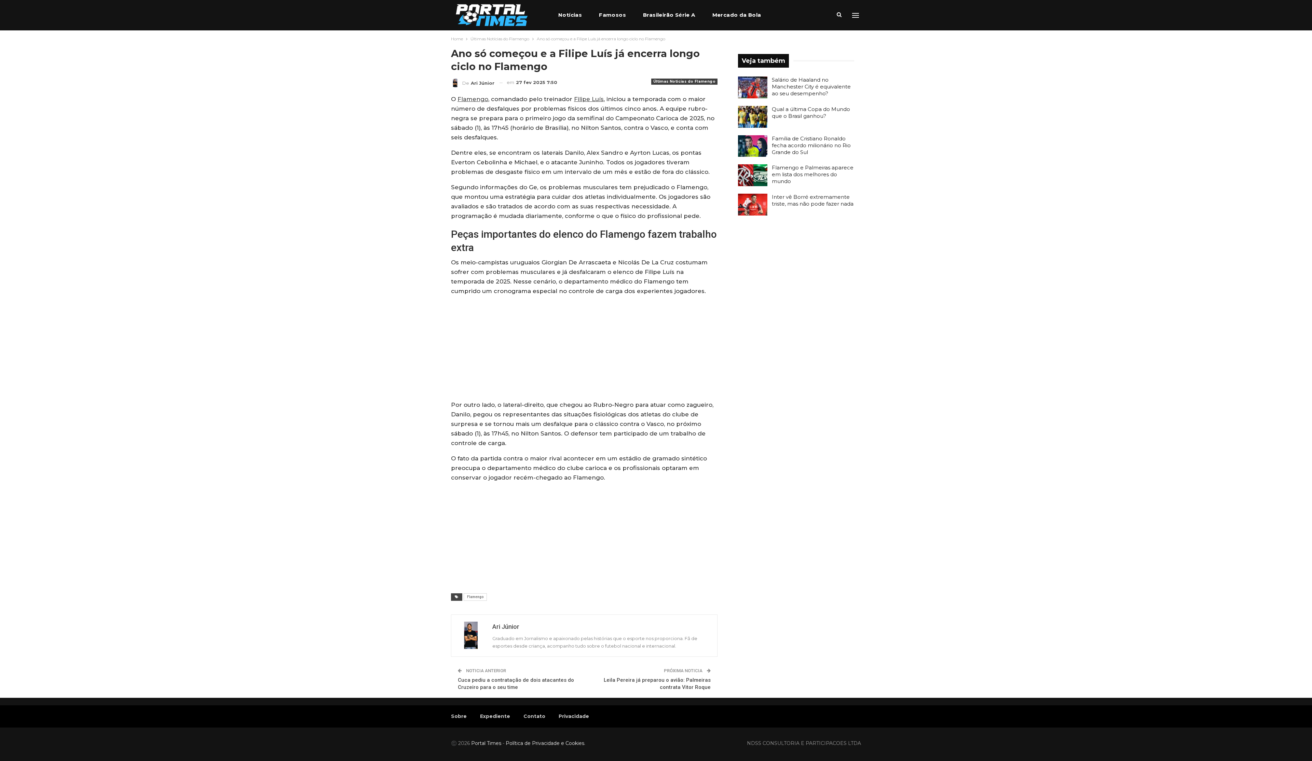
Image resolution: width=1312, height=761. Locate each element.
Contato (534, 716)
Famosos (612, 15)
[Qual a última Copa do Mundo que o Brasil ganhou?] (752, 117)
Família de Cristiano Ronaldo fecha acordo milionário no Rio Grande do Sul (811, 145)
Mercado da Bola (736, 15)
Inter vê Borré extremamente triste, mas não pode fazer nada (812, 200)
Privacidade (574, 716)
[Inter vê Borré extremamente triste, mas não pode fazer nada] (752, 205)
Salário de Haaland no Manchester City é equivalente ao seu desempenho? (811, 87)
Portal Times (486, 743)
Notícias (570, 15)
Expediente (495, 716)
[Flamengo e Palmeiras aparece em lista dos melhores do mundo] (752, 175)
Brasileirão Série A (669, 15)
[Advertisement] (584, 349)
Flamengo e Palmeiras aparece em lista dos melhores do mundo (812, 174)
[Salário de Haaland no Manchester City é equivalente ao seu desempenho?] (752, 87)
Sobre (459, 716)
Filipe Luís (589, 99)
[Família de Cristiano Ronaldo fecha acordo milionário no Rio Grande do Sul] (752, 146)
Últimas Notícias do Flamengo (684, 81)
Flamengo (472, 99)
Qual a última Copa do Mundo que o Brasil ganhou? (811, 112)
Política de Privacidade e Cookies (545, 743)
